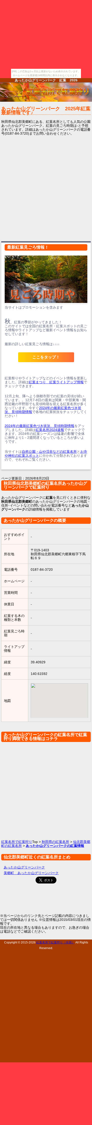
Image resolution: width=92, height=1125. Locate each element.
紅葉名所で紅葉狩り (16, 842)
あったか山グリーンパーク (24, 867)
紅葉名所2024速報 (50, 430)
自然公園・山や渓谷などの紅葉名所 (49, 452)
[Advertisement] (46, 188)
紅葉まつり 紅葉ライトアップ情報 (56, 382)
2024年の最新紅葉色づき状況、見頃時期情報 (39, 426)
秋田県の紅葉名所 (55, 842)
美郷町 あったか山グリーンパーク (31, 873)
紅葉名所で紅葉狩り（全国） (55, 942)
